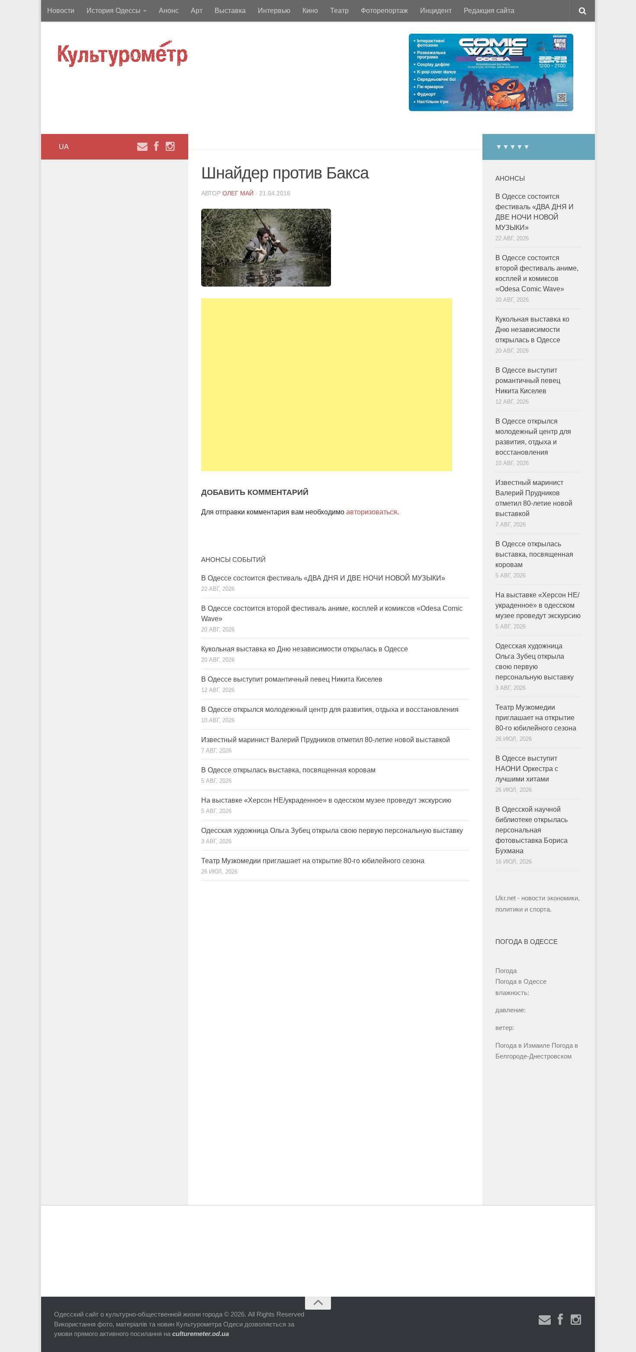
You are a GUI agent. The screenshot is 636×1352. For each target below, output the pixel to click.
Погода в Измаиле (522, 1045)
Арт (196, 10)
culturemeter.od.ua (200, 1333)
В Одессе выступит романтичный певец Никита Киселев (291, 679)
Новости (60, 10)
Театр (339, 10)
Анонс (169, 10)
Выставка (230, 10)
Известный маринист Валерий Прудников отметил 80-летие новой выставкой (325, 739)
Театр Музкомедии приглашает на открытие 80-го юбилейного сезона (312, 860)
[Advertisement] (326, 384)
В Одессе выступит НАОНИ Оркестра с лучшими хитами (526, 769)
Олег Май (238, 193)
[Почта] (142, 146)
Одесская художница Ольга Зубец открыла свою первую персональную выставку (332, 830)
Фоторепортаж (384, 10)
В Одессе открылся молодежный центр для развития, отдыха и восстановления (330, 709)
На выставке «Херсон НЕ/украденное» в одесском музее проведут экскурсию (326, 800)
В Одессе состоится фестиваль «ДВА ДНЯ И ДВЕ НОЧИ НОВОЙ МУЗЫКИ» (323, 578)
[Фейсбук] (156, 146)
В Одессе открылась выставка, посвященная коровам (288, 770)
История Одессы (114, 10)
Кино (310, 10)
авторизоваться (371, 512)
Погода (506, 970)
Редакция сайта (489, 10)
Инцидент (436, 10)
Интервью (274, 10)
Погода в (520, 981)
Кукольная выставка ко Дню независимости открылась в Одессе (304, 649)
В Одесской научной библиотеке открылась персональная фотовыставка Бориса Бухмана (531, 830)
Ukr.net (505, 898)
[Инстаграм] (170, 146)
